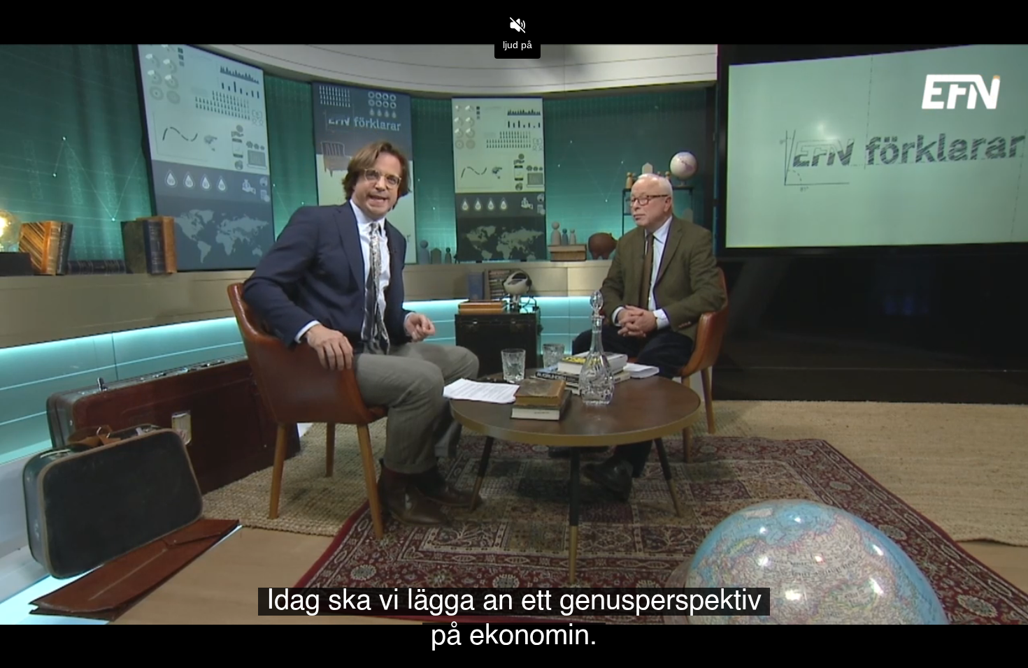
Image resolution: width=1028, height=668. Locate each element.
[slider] (514, 625)
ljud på (517, 44)
